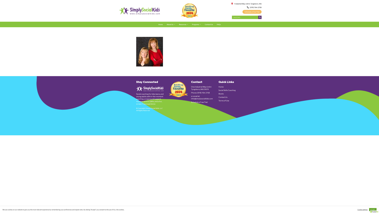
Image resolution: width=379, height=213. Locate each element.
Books (221, 94)
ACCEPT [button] (372, 209)
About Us (170, 24)
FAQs (219, 24)
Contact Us (209, 24)
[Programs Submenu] (201, 24)
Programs (195, 24)
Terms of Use (224, 100)
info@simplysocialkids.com (202, 99)
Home (160, 24)
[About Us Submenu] (175, 24)
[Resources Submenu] (188, 24)
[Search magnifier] (260, 17)
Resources (182, 24)
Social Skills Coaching (227, 90)
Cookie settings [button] (362, 210)
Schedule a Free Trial (199, 102)
